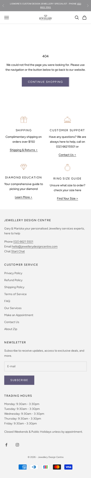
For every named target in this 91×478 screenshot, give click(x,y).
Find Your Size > (67, 198)
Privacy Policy (13, 273)
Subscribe (19, 380)
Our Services (13, 308)
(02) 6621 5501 (23, 241)
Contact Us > (67, 155)
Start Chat (18, 251)
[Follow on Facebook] (6, 445)
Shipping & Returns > (24, 150)
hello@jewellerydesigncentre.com (35, 246)
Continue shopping (45, 81)
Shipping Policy (14, 287)
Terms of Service (15, 294)
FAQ (7, 301)
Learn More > (23, 197)
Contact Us (11, 322)
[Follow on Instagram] (17, 445)
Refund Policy (13, 280)
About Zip (10, 329)
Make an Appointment (18, 315)
